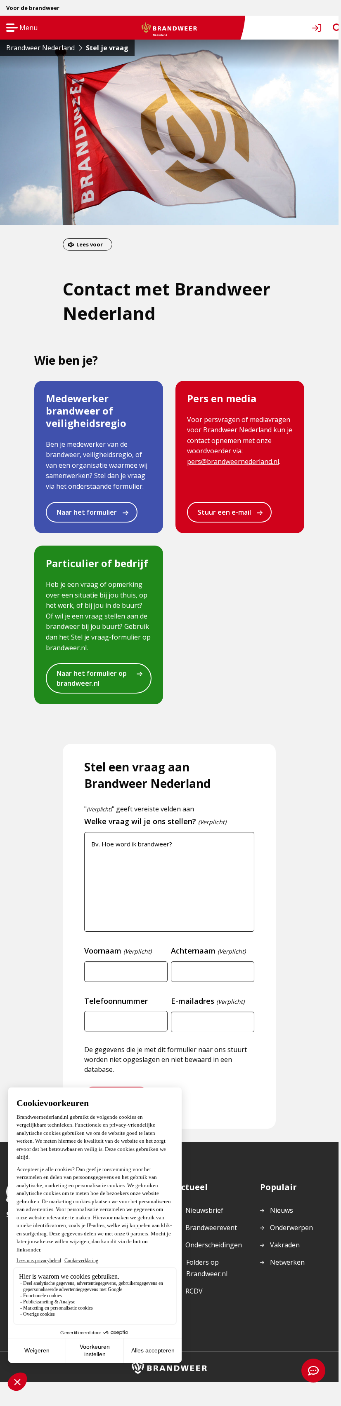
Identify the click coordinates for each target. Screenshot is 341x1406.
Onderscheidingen (213, 1244)
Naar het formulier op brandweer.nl (92, 678)
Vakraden (285, 1244)
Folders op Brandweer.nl (206, 1268)
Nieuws (281, 1210)
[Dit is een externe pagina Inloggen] (318, 27)
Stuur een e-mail (224, 512)
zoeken (329, 27)
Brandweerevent (211, 1227)
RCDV (194, 1291)
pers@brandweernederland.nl (233, 461)
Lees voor (89, 244)
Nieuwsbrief (204, 1210)
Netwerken (287, 1262)
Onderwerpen (291, 1227)
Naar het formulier (87, 512)
